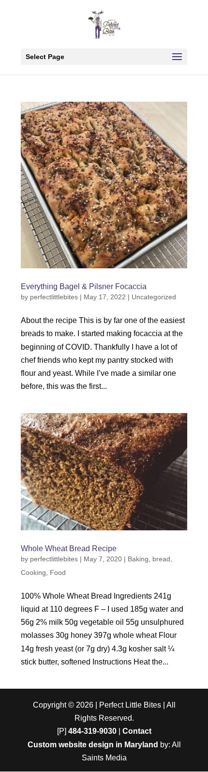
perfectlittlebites (54, 297)
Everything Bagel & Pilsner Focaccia (84, 286)
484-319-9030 (92, 731)
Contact (136, 731)
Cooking (33, 572)
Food (58, 572)
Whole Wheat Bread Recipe (69, 548)
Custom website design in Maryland (93, 745)
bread (161, 559)
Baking (138, 559)
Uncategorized (154, 297)
